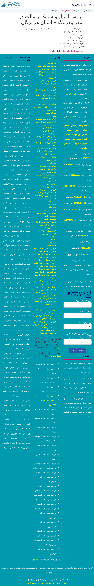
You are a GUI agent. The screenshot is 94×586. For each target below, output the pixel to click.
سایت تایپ (51, 110)
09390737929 (70, 220)
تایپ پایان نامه (50, 160)
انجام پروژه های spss (47, 230)
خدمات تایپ (51, 113)
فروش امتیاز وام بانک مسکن (45, 396)
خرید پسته (52, 139)
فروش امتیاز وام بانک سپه (45, 72)
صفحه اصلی (88, 10)
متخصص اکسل (50, 216)
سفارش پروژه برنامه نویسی (44, 195)
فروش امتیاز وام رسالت (46, 189)
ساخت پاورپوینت (49, 186)
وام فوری (52, 63)
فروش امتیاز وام (49, 69)
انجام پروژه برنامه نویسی (46, 213)
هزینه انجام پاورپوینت (47, 233)
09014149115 (85, 236)
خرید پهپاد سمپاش (48, 98)
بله (54, 583)
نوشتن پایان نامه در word (45, 136)
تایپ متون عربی (49, 130)
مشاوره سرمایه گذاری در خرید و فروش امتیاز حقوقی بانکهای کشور (44, 301)
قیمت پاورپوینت (49, 227)
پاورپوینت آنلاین (50, 154)
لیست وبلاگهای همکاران (46, 330)
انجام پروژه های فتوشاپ (46, 119)
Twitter (53, 239)
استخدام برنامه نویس (47, 225)
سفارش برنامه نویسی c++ (45, 107)
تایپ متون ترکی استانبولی (45, 151)
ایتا (58, 583)
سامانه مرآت (73, 116)
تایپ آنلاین (52, 201)
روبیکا (64, 583)
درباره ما (54, 10)
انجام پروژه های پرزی (47, 104)
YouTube (52, 242)
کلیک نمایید (67, 46)
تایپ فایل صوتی (49, 133)
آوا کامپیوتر (36, 559)
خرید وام (52, 207)
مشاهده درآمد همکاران (46, 333)
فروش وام (51, 204)
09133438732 (85, 254)
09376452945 (80, 203)
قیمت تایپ (51, 180)
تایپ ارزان (52, 101)
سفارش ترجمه (50, 210)
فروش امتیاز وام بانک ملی (45, 222)
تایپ (54, 116)
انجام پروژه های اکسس (46, 148)
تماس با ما (65, 10)
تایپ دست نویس (49, 124)
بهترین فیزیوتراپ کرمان (46, 66)
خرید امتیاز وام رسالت (70, 51)
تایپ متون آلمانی (49, 127)
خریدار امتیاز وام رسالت (46, 95)
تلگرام (40, 583)
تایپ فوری (51, 163)
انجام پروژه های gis (48, 166)
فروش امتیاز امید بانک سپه (45, 248)
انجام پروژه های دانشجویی (45, 122)
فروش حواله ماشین (48, 80)
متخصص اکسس (49, 219)
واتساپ (48, 583)
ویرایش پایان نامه (49, 177)
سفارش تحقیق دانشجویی (46, 175)
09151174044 (73, 175)
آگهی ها (76, 10)
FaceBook (51, 245)
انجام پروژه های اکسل (47, 157)
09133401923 (85, 158)
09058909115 (69, 186)
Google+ (52, 236)
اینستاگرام (32, 583)
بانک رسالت (73, 94)
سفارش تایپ (50, 198)
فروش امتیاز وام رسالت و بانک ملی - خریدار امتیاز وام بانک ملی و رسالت (44, 324)
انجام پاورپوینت (50, 183)
